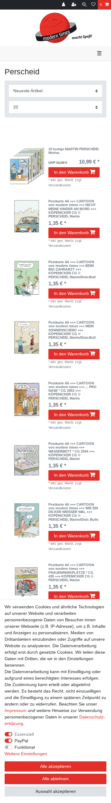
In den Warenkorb (71, 172)
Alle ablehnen (55, 778)
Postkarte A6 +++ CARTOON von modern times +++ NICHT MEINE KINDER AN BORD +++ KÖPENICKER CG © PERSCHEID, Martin (72, 208)
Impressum (16, 710)
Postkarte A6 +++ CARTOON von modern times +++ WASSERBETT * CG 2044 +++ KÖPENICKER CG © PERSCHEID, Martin (71, 451)
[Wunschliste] (93, 5)
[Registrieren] (74, 5)
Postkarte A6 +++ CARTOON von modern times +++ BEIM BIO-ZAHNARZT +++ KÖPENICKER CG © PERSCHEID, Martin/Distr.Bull (72, 269)
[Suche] (84, 5)
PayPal (21, 740)
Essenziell (24, 734)
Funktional (24, 747)
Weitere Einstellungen (26, 753)
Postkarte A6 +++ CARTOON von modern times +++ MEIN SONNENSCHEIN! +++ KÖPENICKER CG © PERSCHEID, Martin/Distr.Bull (72, 330)
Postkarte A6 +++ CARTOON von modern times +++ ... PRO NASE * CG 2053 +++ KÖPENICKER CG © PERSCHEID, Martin (72, 390)
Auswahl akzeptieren (55, 791)
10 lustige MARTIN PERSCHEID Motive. (73, 151)
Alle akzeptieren (55, 766)
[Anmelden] (64, 5)
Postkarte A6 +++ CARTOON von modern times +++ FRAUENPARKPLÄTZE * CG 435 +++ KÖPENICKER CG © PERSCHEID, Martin (71, 572)
